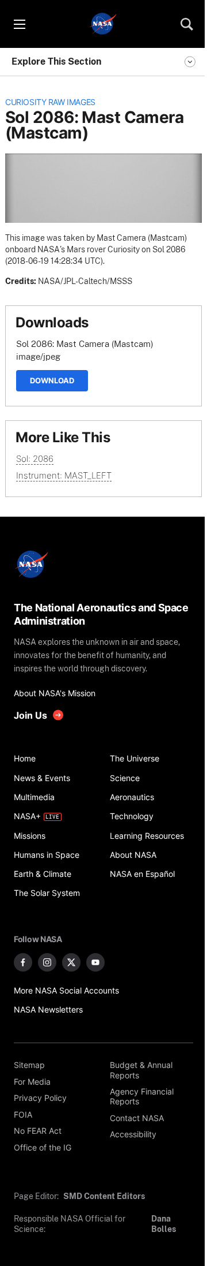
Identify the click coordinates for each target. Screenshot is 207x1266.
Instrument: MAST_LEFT (64, 475)
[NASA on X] (71, 962)
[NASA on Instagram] (47, 962)
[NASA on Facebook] (23, 962)
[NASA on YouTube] (95, 962)
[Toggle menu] (19, 24)
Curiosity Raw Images (50, 102)
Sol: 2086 (34, 458)
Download (52, 380)
